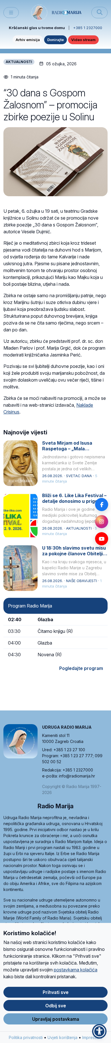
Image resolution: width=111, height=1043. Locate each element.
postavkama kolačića (75, 970)
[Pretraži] (99, 12)
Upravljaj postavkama (55, 1019)
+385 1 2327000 (87, 27)
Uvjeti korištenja (62, 1037)
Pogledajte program (81, 668)
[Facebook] (101, 504)
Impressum (92, 1037)
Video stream (83, 39)
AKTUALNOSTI (19, 62)
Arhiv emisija (28, 39)
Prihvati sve (56, 992)
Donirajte (55, 39)
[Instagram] (101, 521)
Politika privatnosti (26, 1037)
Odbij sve (55, 1005)
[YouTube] (101, 538)
